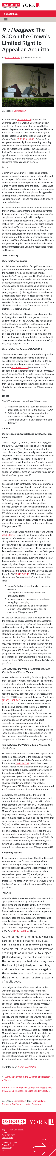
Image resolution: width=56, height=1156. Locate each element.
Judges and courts (21, 1104)
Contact (5, 1132)
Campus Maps (7, 1138)
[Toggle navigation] (6, 19)
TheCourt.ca (10, 13)
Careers (5, 1150)
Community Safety (9, 1142)
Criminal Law (20, 110)
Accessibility (7, 1147)
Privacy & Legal (8, 1145)
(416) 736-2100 (8, 1135)
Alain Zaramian (12, 57)
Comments (37, 1104)
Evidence (6, 1104)
